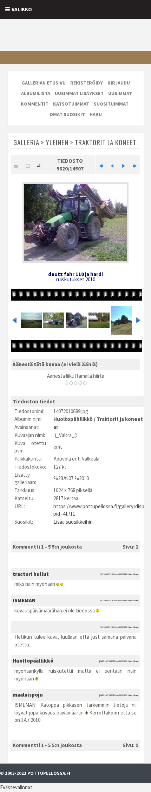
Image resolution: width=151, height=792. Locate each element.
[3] (75, 383)
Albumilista (35, 93)
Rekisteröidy (86, 83)
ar (55, 427)
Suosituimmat (111, 104)
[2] (71, 383)
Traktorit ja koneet (105, 142)
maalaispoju (28, 694)
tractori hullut (31, 574)
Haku (96, 114)
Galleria (26, 142)
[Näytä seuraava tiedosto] (123, 165)
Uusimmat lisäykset (79, 93)
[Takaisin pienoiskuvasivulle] (16, 165)
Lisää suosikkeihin (73, 521)
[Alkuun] (101, 165)
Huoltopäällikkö (73, 419)
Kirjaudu (118, 83)
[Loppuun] (134, 165)
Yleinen (57, 142)
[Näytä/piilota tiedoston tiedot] (27, 165)
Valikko (22, 9)
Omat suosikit (67, 114)
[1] (66, 383)
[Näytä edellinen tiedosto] (112, 165)
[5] (85, 383)
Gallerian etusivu (43, 83)
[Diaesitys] (38, 165)
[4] (80, 383)
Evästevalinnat (16, 787)
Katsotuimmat (71, 104)
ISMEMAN (24, 600)
